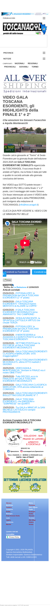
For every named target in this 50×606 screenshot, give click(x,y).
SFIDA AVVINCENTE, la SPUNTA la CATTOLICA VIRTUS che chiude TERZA (21, 320)
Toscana (31, 516)
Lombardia (9, 522)
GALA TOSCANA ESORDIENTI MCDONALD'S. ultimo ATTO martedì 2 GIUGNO (25, 362)
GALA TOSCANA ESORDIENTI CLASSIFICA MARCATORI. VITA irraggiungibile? (25, 353)
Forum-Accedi (12, 18)
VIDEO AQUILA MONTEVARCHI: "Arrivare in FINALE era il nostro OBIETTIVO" (24, 370)
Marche (8, 524)
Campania (9, 509)
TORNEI (35, 67)
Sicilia (31, 513)
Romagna (9, 513)
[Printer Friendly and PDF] (7, 280)
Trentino (31, 518)
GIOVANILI (23, 67)
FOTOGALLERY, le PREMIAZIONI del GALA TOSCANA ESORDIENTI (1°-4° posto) (21, 295)
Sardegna (32, 511)
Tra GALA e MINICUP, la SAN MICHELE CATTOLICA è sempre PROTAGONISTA (24, 409)
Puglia (31, 509)
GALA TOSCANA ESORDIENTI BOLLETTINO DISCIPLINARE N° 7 (25, 394)
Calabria (9, 507)
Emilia (8, 511)
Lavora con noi (12, 532)
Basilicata (9, 505)
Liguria (8, 520)
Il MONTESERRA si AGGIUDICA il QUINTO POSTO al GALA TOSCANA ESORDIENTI (23, 337)
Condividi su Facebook (16, 272)
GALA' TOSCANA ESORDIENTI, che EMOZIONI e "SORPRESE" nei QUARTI (18, 401)
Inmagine (20, 595)
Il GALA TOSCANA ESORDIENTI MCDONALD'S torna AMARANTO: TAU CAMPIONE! (20, 312)
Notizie (10, 59)
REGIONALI (33, 63)
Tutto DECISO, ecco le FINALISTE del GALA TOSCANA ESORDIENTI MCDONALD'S (20, 378)
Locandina (10, 534)
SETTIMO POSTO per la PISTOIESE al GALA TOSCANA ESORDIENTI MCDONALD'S (21, 345)
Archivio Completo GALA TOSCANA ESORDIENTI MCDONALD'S (22, 421)
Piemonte (32, 505)
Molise (31, 503)
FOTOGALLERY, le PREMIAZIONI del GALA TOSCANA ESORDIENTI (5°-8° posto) (21, 328)
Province (11, 53)
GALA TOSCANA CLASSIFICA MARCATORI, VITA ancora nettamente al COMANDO (25, 387)
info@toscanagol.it (28, 205)
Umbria (31, 522)
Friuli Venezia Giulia (13, 516)
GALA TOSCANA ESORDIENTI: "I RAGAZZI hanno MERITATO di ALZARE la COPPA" (20, 303)
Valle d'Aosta (33, 507)
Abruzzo (9, 503)
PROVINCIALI (10, 67)
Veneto (31, 524)
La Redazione (20, 287)
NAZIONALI (19, 63)
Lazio (8, 518)
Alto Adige (32, 520)
